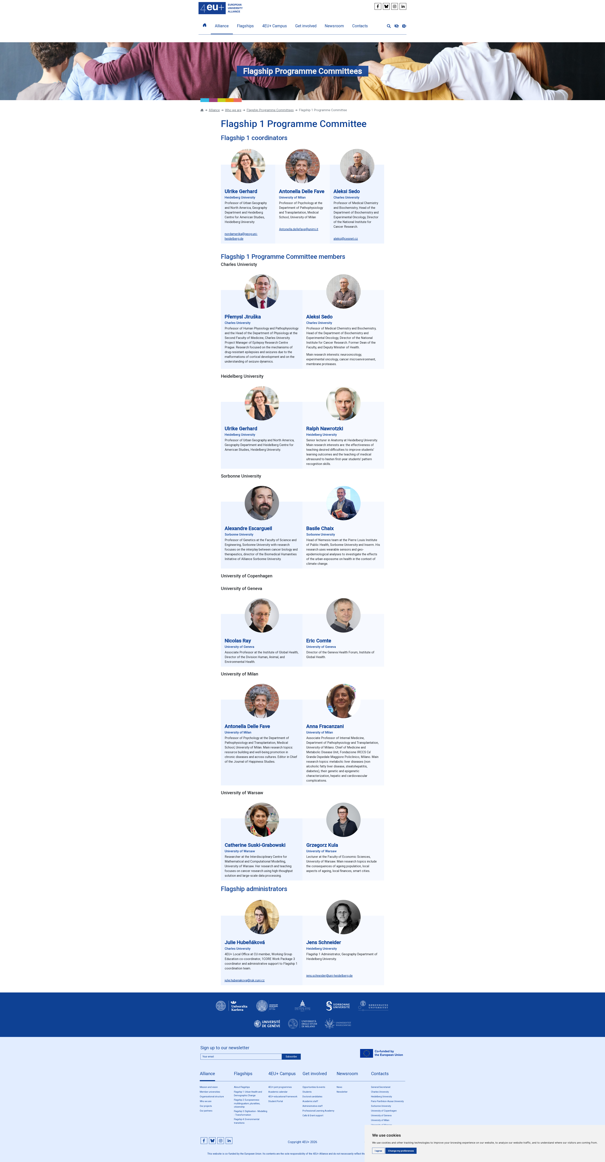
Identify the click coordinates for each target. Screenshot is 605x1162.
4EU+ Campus (282, 1073)
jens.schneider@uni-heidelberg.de (329, 975)
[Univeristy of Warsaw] (338, 1026)
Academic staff (310, 1101)
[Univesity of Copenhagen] (373, 1008)
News (339, 1087)
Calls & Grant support (312, 1115)
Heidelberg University (381, 1096)
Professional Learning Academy (318, 1110)
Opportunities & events (313, 1087)
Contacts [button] (360, 26)
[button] (387, 26)
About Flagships (242, 1087)
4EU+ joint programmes (280, 1087)
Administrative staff (312, 1106)
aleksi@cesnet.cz (346, 239)
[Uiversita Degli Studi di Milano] (302, 1026)
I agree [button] (378, 1150)
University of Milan (380, 1120)
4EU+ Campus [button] (274, 26)
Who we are (233, 110)
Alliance (214, 110)
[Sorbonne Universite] (338, 1008)
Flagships (243, 1073)
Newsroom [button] (334, 26)
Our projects (206, 1106)
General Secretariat (380, 1087)
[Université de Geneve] (267, 1026)
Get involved (314, 1073)
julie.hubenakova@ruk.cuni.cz (245, 980)
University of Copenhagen (384, 1110)
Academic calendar (278, 1092)
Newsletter (342, 1092)
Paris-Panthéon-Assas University (387, 1101)
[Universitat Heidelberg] (267, 1008)
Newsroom (347, 1073)
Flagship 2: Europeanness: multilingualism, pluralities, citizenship (247, 1103)
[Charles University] (231, 1008)
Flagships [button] (245, 26)
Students (307, 1092)
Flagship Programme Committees (270, 110)
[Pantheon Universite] (302, 1008)
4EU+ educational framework (282, 1096)
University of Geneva (381, 1115)
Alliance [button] (222, 26)
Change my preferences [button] (401, 1150)
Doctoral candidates (312, 1096)
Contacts (380, 1073)
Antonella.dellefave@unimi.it (298, 229)
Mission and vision (209, 1087)
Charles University (380, 1092)
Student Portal (275, 1101)
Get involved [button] (306, 26)
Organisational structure (212, 1096)
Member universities (210, 1092)
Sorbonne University (381, 1106)
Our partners (206, 1110)
